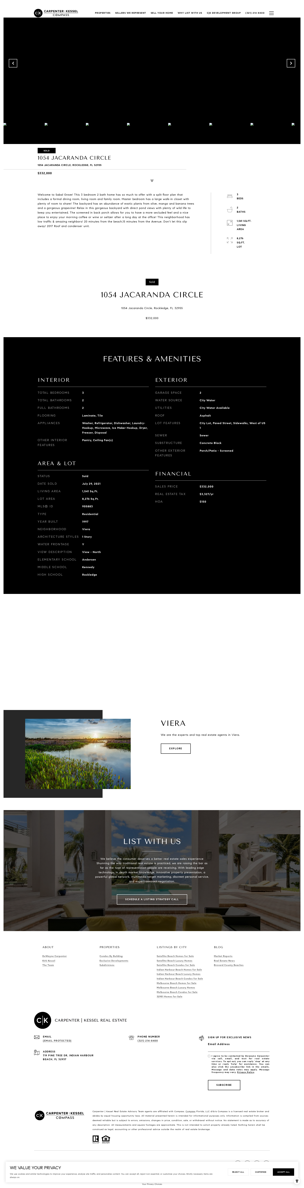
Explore (175, 748)
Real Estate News (224, 960)
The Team (48, 965)
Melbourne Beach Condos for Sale (177, 992)
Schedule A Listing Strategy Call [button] (152, 899)
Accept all (283, 1172)
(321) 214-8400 (148, 1040)
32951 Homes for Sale (169, 996)
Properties (103, 13)
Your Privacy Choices (152, 1184)
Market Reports (223, 956)
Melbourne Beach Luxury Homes (176, 987)
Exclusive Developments (114, 960)
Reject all (238, 1172)
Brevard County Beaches (229, 965)
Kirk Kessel (48, 960)
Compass (190, 1111)
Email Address (219, 1044)
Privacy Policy (245, 1072)
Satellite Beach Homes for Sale (175, 956)
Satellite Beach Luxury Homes (174, 960)
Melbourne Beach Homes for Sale (177, 983)
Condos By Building (111, 956)
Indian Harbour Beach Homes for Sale (179, 969)
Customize (260, 1172)
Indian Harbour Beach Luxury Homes (179, 974)
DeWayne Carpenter (54, 956)
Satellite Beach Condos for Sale (176, 965)
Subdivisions (107, 965)
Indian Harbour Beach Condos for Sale (180, 978)
